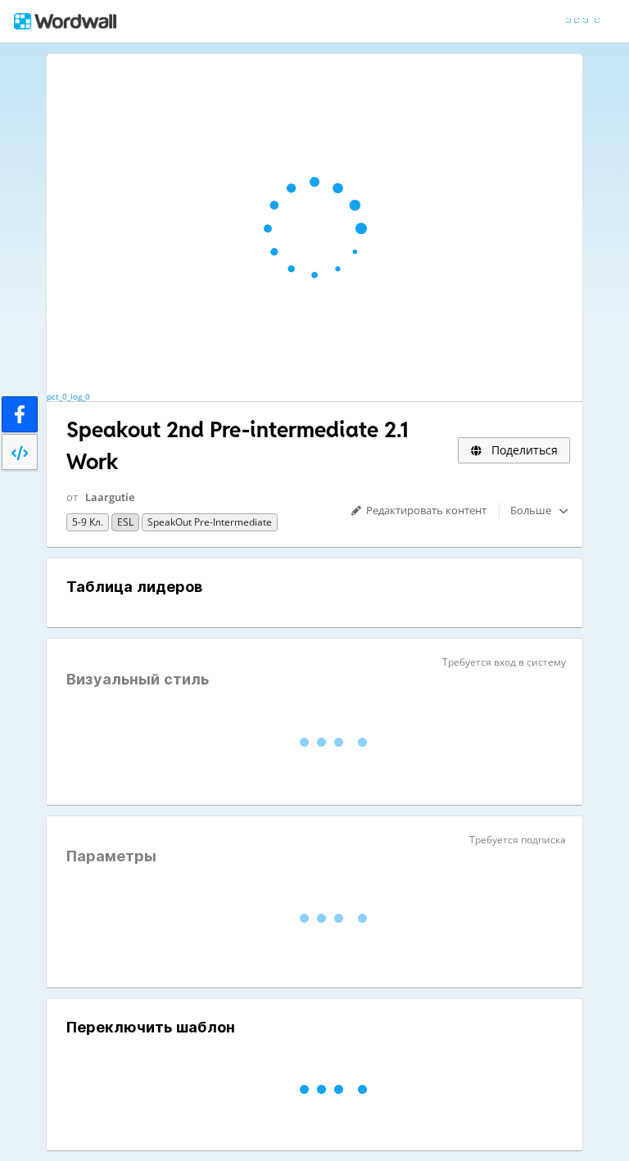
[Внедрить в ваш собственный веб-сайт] (20, 452)
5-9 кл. (87, 522)
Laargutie (109, 497)
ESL (125, 522)
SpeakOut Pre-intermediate (209, 522)
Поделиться (523, 450)
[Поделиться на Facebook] (20, 414)
